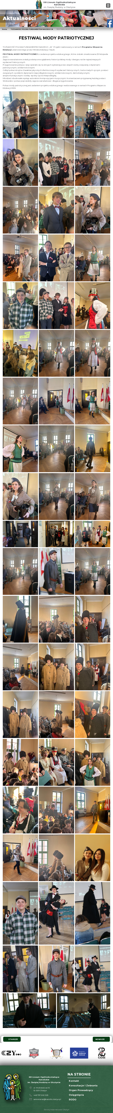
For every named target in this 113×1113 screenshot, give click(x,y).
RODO (72, 1099)
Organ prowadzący (81, 1090)
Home (4, 29)
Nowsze (101, 1039)
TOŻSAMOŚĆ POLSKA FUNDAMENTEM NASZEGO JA (32, 29)
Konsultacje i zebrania (83, 1085)
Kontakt (74, 1081)
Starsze (12, 1039)
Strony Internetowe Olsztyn (56, 1109)
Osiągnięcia (76, 1095)
